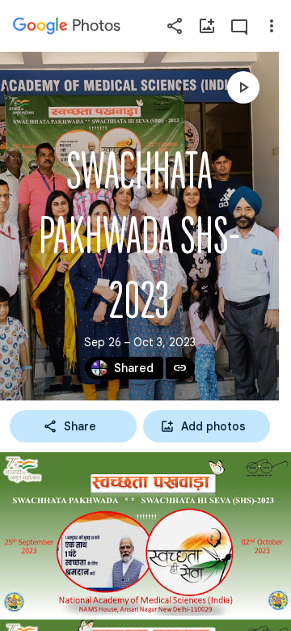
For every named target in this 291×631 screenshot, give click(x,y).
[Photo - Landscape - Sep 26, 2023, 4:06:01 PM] (145, 534)
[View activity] (239, 26)
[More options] (271, 26)
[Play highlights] (243, 87)
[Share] (174, 26)
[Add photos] (207, 26)
